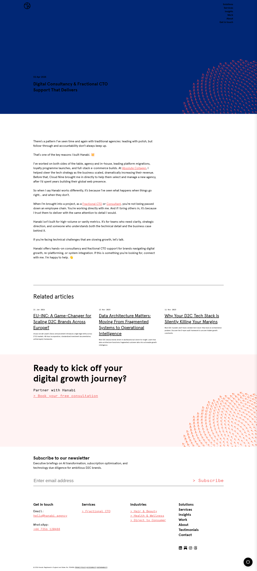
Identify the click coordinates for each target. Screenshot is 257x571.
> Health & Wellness (147, 515)
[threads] (195, 548)
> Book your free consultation (65, 396)
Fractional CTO (92, 203)
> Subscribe (208, 480)
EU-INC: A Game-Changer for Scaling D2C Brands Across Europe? (62, 322)
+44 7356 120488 (46, 529)
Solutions (228, 4)
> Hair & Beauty (143, 511)
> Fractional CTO (96, 511)
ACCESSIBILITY (91, 567)
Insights (229, 11)
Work (230, 15)
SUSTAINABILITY (102, 567)
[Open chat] (248, 562)
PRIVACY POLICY (80, 567)
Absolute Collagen (134, 168)
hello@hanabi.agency (50, 515)
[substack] (185, 548)
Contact (185, 535)
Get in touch (226, 22)
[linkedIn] (180, 548)
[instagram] (190, 548)
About (230, 18)
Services (228, 8)
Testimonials (189, 530)
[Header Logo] (27, 8)
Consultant (113, 203)
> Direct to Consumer (148, 520)
